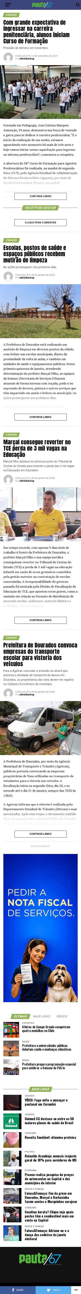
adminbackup (26, 58)
